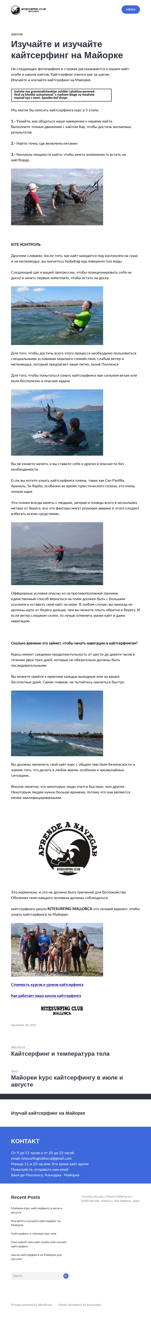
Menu (131, 9)
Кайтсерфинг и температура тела (33, 1233)
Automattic (94, 1304)
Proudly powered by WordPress (31, 1304)
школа (17, 34)
